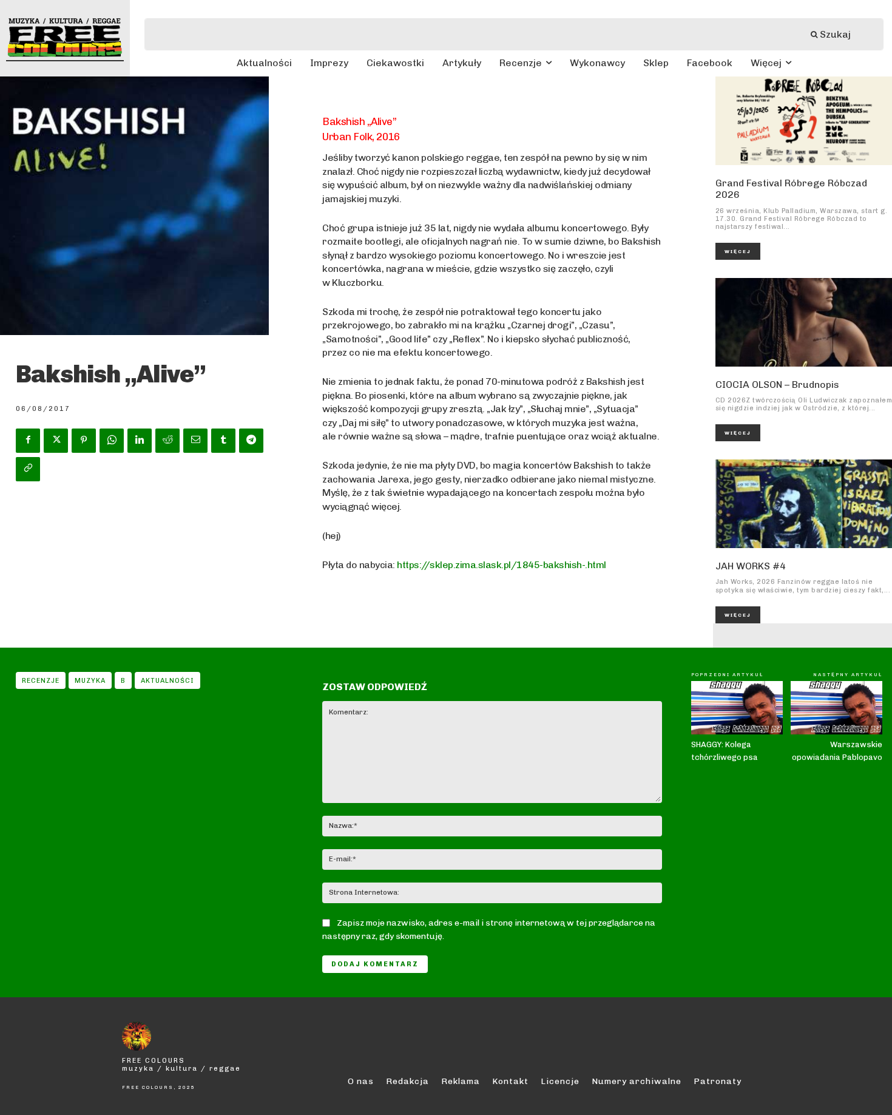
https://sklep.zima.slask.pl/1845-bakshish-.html (501, 565)
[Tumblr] (223, 441)
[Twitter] (56, 441)
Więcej (738, 251)
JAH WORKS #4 (750, 566)
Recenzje (40, 681)
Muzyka (90, 681)
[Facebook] (28, 441)
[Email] (195, 441)
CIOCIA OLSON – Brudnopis (777, 384)
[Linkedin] (139, 441)
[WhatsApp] (112, 441)
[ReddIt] (167, 441)
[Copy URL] (28, 469)
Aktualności (167, 681)
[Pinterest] (84, 441)
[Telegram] (251, 441)
